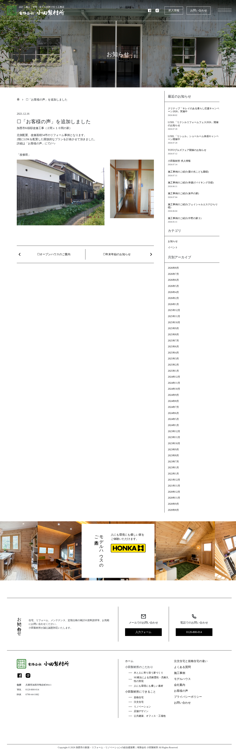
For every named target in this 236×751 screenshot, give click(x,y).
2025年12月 (174, 310)
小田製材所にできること (140, 691)
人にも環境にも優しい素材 (148, 685)
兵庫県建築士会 (188, 736)
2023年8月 (173, 455)
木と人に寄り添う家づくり (148, 672)
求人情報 (173, 10)
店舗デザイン (141, 711)
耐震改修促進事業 (61, 742)
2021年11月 (174, 485)
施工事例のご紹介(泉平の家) (183, 193)
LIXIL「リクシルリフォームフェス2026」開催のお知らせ (193, 124)
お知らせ (173, 241)
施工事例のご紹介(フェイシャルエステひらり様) (193, 206)
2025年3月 (173, 358)
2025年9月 (173, 328)
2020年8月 (173, 510)
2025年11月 (174, 316)
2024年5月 (173, 419)
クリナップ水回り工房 (83, 742)
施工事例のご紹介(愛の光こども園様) (188, 171)
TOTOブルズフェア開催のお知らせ (187, 150)
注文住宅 (139, 701)
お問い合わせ (198, 10)
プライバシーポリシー (188, 696)
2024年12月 (174, 376)
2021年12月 (174, 479)
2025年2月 (173, 364)
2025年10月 (174, 322)
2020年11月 (174, 497)
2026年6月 (173, 279)
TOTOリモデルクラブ (39, 742)
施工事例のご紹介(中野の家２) (184, 218)
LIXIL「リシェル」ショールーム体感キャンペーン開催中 (193, 138)
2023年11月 (174, 437)
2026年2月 (173, 298)
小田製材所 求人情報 (179, 160)
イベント (173, 247)
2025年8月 (173, 334)
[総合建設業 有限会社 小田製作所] (43, 663)
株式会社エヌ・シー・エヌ (42, 736)
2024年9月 (173, 395)
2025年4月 (173, 352)
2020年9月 (173, 503)
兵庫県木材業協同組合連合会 (72, 736)
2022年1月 (173, 473)
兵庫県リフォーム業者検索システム (160, 736)
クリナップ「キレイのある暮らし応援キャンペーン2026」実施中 (193, 110)
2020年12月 (174, 491)
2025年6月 (173, 346)
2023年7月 (173, 461)
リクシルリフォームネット (110, 742)
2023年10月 (174, 443)
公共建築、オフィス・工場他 (150, 715)
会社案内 (179, 684)
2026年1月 (173, 304)
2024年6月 (173, 413)
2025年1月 (173, 370)
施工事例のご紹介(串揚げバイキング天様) (191, 182)
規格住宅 (139, 697)
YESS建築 (131, 742)
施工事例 (179, 672)
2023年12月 (174, 431)
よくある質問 (182, 667)
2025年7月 (173, 340)
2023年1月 (173, 467)
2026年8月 (173, 267)
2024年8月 (173, 401)
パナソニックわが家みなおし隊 (105, 736)
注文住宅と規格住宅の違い (191, 661)
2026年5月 (173, 286)
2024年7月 (173, 407)
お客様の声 (181, 690)
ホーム (129, 661)
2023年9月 (173, 449)
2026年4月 (173, 292)
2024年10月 (174, 388)
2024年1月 (173, 425)
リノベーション (142, 706)
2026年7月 (173, 274)
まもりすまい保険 (131, 736)
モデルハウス (182, 678)
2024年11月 (174, 382)
